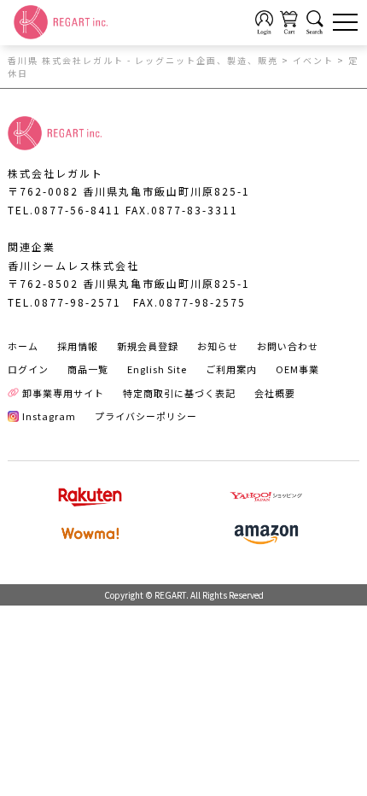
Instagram (49, 416)
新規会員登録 (147, 346)
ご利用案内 (231, 369)
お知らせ (217, 346)
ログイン (28, 369)
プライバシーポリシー (146, 416)
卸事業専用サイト (63, 393)
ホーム (23, 346)
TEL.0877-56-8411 (64, 209)
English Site (157, 369)
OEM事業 (297, 369)
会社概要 (274, 393)
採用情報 (77, 346)
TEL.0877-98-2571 (64, 302)
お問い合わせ (287, 346)
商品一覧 (87, 369)
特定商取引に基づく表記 (179, 393)
